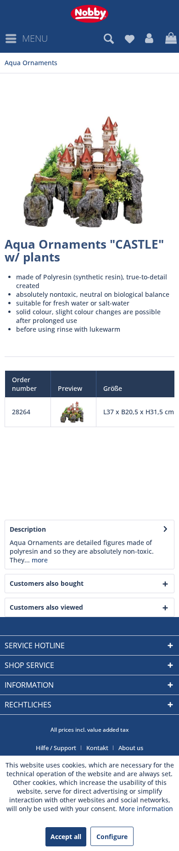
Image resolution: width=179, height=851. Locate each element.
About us (130, 748)
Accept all (65, 836)
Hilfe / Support (56, 748)
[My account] (149, 38)
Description (28, 529)
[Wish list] (129, 38)
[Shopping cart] (170, 38)
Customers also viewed (46, 607)
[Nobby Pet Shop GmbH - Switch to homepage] (89, 14)
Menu (35, 38)
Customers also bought (47, 583)
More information (146, 808)
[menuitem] (26, 38)
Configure (112, 836)
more (39, 560)
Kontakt (97, 748)
